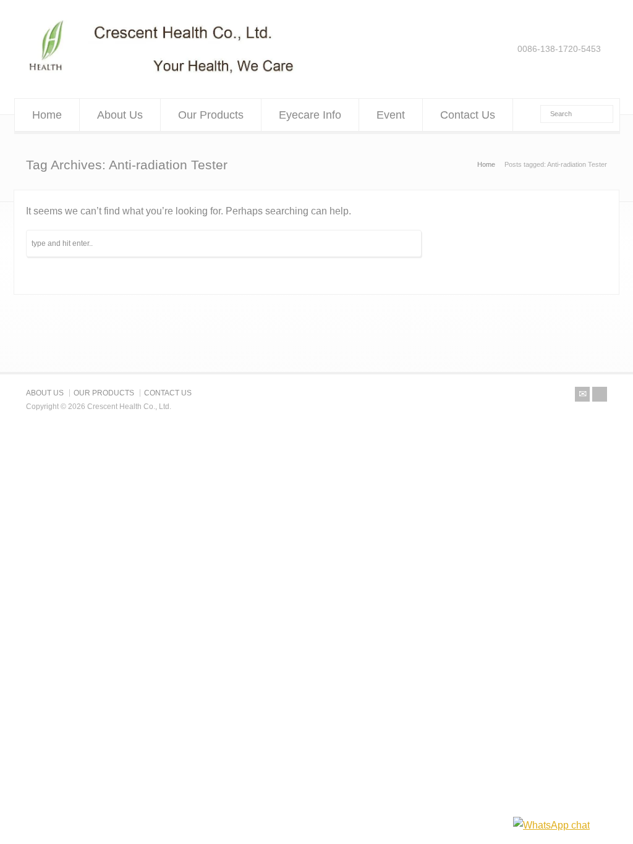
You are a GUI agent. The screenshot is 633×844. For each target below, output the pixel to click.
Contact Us (467, 115)
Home (47, 115)
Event (390, 115)
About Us (120, 115)
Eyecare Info (310, 115)
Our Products (211, 115)
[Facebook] (599, 394)
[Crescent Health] (162, 74)
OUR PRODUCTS (104, 393)
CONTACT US (168, 393)
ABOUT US (45, 393)
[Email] (582, 394)
